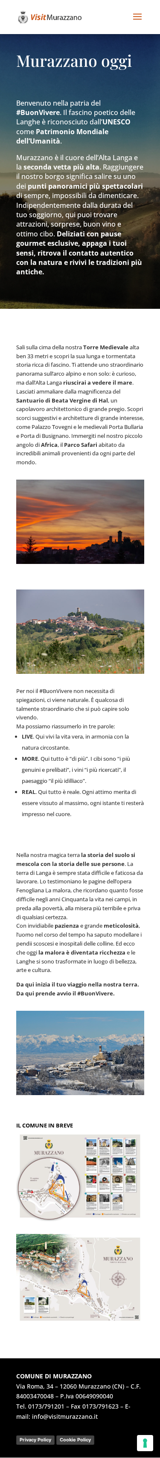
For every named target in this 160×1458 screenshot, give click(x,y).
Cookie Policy (75, 1440)
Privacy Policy (35, 1440)
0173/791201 (46, 1406)
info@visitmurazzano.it (65, 1416)
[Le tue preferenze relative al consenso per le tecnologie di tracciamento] (145, 1443)
